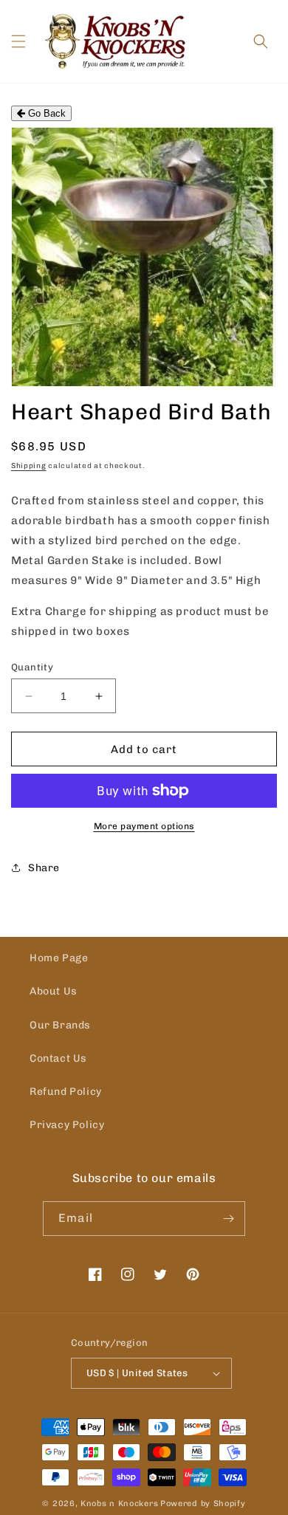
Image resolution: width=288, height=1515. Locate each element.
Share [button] (44, 868)
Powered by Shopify (203, 1503)
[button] (18, 41)
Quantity (32, 667)
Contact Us (58, 1058)
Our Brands (60, 1025)
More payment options (144, 826)
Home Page (59, 958)
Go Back (45, 113)
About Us (54, 991)
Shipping (29, 465)
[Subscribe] (228, 1218)
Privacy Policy (67, 1125)
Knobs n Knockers (119, 1503)
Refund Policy (66, 1091)
